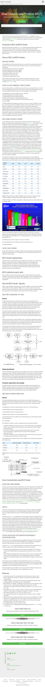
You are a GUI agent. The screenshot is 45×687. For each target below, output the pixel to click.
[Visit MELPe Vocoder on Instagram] (13, 653)
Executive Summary (15, 681)
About (5, 679)
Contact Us (38, 681)
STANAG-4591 (6, 40)
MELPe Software (31, 679)
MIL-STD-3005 (11, 81)
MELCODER (13, 148)
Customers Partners (27, 681)
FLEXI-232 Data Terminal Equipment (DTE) (30, 150)
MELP (28, 36)
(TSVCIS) (18, 503)
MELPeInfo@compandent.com (14, 665)
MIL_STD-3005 (13, 39)
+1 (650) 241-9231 (11, 659)
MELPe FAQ (11, 679)
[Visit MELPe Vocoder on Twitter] (10, 653)
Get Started (21, 21)
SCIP (12, 516)
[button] (43, 1)
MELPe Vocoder (6, 2)
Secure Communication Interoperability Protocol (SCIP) (14, 500)
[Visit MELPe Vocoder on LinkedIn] (8, 653)
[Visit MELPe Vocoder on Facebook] (14, 653)
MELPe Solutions (20, 679)
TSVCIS (9, 545)
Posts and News (21, 682)
